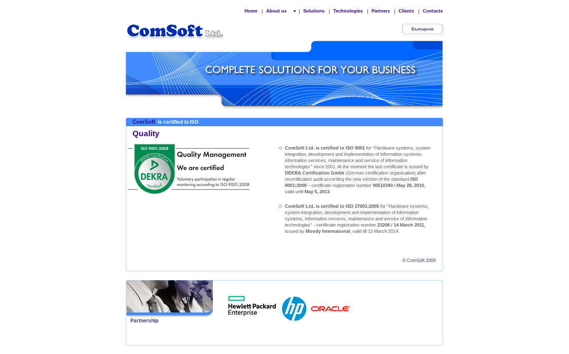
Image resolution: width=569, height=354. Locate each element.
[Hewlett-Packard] (294, 306)
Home (251, 10)
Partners (381, 10)
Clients (406, 10)
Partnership (144, 321)
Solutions (313, 10)
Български (423, 29)
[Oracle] (330, 306)
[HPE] (252, 306)
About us (277, 10)
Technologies (348, 10)
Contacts (433, 10)
